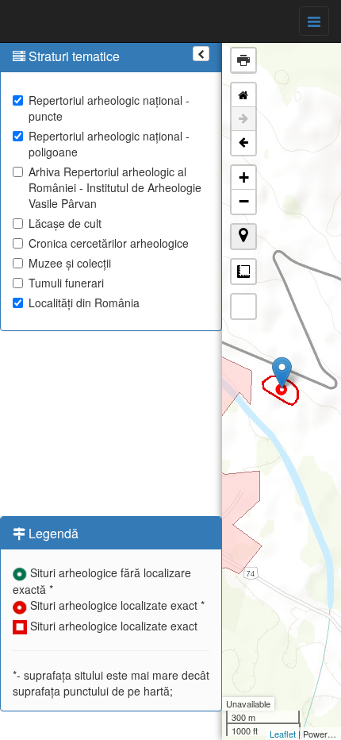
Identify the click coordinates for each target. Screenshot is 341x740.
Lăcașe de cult (65, 223)
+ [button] (244, 177)
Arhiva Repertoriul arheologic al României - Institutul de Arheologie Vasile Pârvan (115, 187)
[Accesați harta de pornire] (243, 95)
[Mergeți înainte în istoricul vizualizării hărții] (243, 119)
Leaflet (283, 733)
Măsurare (243, 271)
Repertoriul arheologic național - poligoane (109, 144)
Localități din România (84, 302)
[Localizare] (243, 237)
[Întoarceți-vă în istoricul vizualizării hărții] (243, 143)
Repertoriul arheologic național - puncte (109, 108)
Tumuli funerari (66, 283)
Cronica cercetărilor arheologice (109, 243)
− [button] (244, 201)
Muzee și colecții (70, 263)
